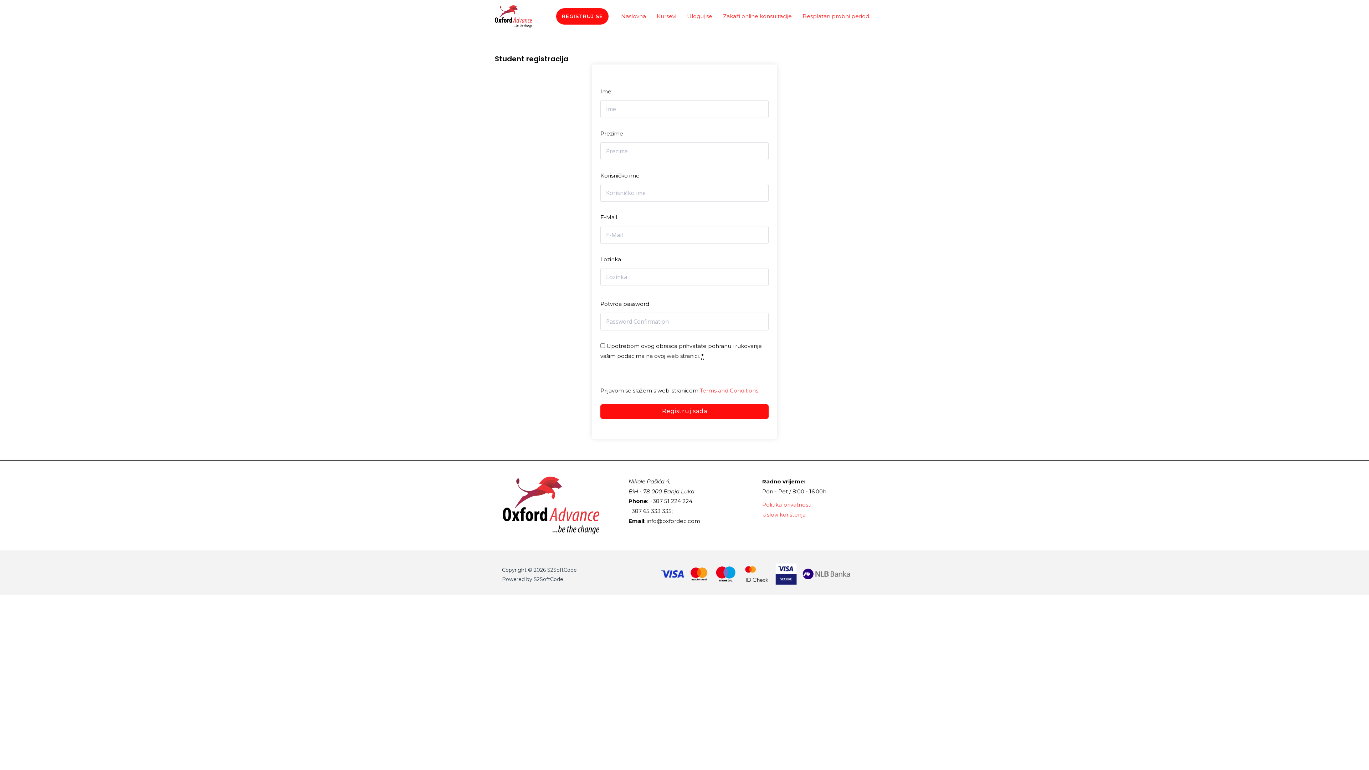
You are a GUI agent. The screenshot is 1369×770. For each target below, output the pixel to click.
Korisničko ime (620, 175)
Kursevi (666, 16)
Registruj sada (684, 411)
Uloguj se (699, 16)
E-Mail (608, 217)
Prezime (611, 133)
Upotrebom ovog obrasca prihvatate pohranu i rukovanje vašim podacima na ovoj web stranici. (681, 351)
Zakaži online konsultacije (757, 16)
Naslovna (633, 16)
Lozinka (610, 259)
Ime (605, 91)
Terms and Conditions (729, 390)
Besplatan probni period (836, 16)
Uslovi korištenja (784, 514)
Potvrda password (624, 304)
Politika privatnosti (786, 504)
